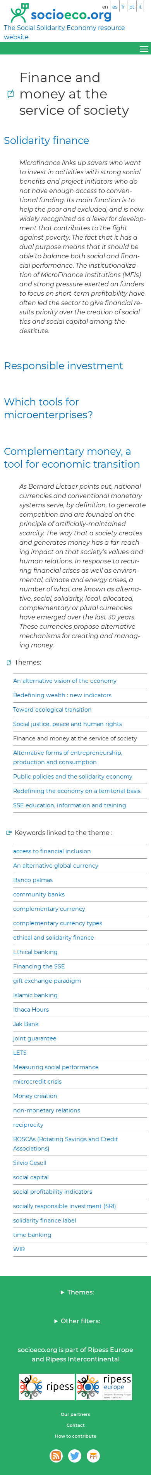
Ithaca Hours (31, 1009)
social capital (31, 1177)
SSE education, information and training (69, 805)
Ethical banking (35, 952)
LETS (20, 1052)
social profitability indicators (52, 1191)
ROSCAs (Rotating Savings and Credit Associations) (65, 1144)
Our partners (75, 1414)
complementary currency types (57, 923)
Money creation (35, 1096)
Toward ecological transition (52, 709)
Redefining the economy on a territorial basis (77, 791)
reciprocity (28, 1124)
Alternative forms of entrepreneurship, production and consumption (67, 757)
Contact (76, 1425)
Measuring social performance (56, 1067)
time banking (32, 1234)
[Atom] (56, 1456)
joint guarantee (35, 1038)
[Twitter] (74, 1456)
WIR (19, 1249)
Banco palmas (33, 880)
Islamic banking (35, 995)
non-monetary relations (46, 1110)
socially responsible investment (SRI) (64, 1206)
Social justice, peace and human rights (67, 724)
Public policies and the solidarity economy (72, 776)
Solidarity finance (46, 140)
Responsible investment (63, 366)
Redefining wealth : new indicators (62, 695)
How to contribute (75, 1436)
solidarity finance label (44, 1220)
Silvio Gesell (29, 1162)
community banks (39, 894)
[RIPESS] (47, 1387)
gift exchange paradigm (47, 980)
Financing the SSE (39, 966)
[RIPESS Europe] (104, 1387)
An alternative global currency (55, 865)
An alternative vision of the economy (65, 680)
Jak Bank (26, 1024)
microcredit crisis (37, 1081)
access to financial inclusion (52, 851)
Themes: (80, 1292)
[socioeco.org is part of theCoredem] (93, 1456)
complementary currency (49, 908)
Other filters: (80, 1321)
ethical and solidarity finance (53, 937)
